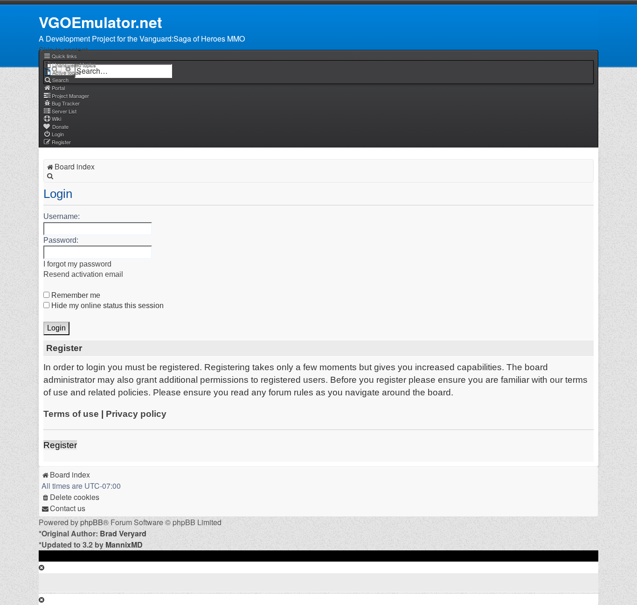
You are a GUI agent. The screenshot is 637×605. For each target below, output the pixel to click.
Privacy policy (136, 414)
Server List (64, 111)
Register (60, 445)
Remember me (74, 295)
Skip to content (63, 49)
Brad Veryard (123, 533)
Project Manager (70, 95)
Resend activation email (83, 274)
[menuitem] (70, 64)
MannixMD (124, 544)
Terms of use (71, 414)
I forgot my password (77, 264)
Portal (58, 87)
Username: (61, 216)
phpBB (91, 522)
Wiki (56, 118)
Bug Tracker (66, 103)
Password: (60, 240)
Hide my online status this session (106, 306)
